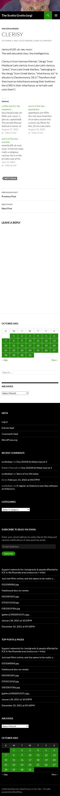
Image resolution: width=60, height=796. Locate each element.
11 (38, 340)
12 (46, 340)
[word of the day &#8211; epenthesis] (41, 119)
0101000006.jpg (10, 584)
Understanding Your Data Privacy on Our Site (21, 789)
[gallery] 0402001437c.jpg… (16, 614)
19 (46, 345)
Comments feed (10, 433)
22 (13, 350)
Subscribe (8, 553)
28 (5, 355)
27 (54, 350)
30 (22, 355)
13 (54, 340)
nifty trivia (10, 178)
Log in (5, 421)
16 (22, 345)
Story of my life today (27, 473)
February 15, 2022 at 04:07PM (24, 479)
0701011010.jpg (10, 602)
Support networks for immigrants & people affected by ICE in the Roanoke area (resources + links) (30, 571)
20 (54, 345)
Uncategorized (10, 28)
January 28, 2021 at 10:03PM (17, 620)
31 (30, 355)
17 (30, 345)
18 (38, 345)
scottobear (26, 40)
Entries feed (8, 427)
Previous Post (10, 194)
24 (30, 350)
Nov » (55, 360)
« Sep (5, 360)
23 (22, 350)
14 (5, 345)
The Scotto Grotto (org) (17, 15)
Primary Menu (56, 15)
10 (30, 340)
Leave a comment (43, 40)
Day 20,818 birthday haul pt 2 (31, 461)
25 (38, 350)
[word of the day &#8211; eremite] (15, 152)
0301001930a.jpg (11, 608)
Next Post (7, 206)
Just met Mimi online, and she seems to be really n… (28, 578)
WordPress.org (9, 439)
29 (13, 355)
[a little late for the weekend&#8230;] (15, 119)
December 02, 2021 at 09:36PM (18, 626)
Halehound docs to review (15, 590)
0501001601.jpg (10, 596)
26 (46, 350)
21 (5, 350)
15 (13, 345)
